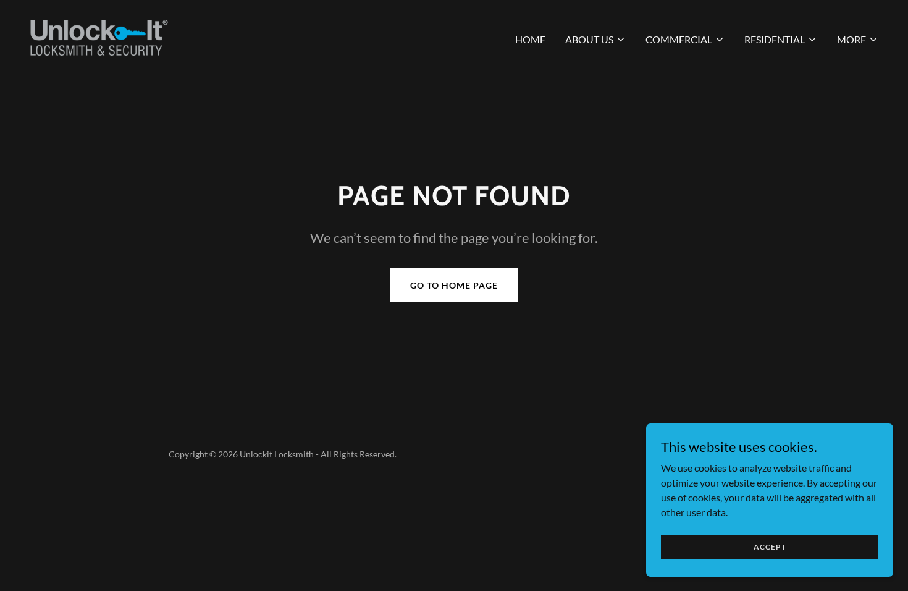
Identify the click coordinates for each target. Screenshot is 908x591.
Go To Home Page (454, 285)
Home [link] (530, 39)
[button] (595, 39)
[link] (99, 37)
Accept (770, 546)
